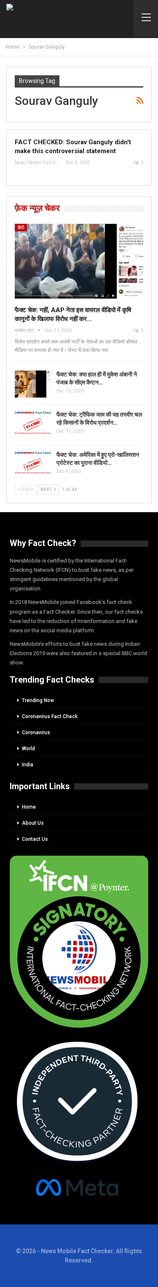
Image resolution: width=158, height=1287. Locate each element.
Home (29, 807)
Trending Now (38, 700)
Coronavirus (36, 732)
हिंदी (21, 228)
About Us (33, 823)
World (28, 749)
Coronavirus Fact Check (50, 716)
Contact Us (35, 839)
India (27, 765)
